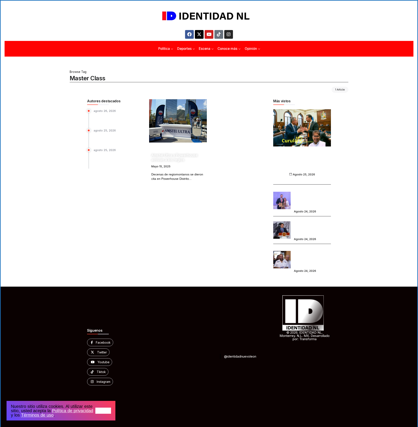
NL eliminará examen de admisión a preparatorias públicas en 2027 (312, 227)
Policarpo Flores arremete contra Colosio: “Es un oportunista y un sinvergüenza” (306, 256)
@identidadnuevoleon (240, 356)
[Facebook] (189, 34)
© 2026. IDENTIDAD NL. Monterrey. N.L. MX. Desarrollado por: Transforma (305, 335)
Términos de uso (37, 415)
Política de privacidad (72, 410)
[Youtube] (209, 34)
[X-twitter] (199, 34)
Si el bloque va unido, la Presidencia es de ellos (111, 118)
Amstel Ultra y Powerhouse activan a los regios (174, 157)
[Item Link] (178, 121)
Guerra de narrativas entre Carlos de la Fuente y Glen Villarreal (302, 163)
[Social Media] (100, 342)
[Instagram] (228, 34)
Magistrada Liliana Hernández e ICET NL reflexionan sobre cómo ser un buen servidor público (118, 159)
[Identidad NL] (209, 16)
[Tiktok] (218, 34)
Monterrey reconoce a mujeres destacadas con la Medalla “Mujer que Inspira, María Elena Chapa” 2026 (312, 197)
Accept (103, 410)
